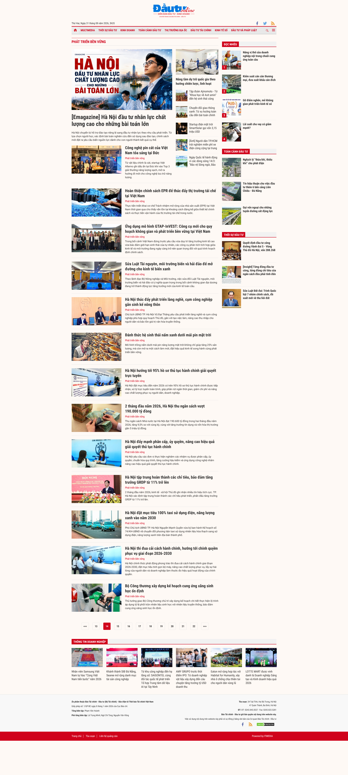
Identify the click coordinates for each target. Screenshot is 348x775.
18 (150, 626)
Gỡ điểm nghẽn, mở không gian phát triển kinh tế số (258, 102)
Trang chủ (76, 736)
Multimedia (88, 30)
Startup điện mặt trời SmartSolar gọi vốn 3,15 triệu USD (203, 128)
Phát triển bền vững (135, 158)
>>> (204, 626)
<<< (85, 626)
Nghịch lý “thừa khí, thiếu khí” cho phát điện (257, 161)
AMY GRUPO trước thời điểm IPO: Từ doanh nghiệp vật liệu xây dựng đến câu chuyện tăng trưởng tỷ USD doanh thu (191, 679)
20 (172, 626)
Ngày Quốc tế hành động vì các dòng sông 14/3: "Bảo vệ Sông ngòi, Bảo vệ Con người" (203, 161)
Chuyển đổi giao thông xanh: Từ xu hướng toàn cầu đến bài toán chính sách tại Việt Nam (202, 111)
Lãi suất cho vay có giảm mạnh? (257, 126)
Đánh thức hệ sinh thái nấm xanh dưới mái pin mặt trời (168, 335)
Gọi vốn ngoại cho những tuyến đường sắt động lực (258, 209)
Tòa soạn (90, 736)
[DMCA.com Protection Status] (265, 724)
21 (183, 626)
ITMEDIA (268, 736)
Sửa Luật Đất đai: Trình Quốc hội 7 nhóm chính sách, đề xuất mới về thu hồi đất (259, 294)
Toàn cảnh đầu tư (149, 30)
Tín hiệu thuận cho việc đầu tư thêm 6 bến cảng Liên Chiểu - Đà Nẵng (259, 187)
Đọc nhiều (230, 44)
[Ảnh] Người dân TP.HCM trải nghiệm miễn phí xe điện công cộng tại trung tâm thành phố (203, 144)
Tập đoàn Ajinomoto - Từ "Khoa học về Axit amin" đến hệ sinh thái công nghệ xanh (203, 95)
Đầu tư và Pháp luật (244, 30)
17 (139, 626)
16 (128, 626)
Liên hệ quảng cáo (108, 736)
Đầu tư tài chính (201, 30)
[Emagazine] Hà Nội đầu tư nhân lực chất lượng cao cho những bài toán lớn (119, 120)
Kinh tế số (221, 30)
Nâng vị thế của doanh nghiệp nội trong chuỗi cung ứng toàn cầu (259, 56)
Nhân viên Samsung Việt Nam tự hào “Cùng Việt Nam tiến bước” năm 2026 (86, 675)
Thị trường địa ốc (176, 30)
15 (118, 626)
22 (194, 626)
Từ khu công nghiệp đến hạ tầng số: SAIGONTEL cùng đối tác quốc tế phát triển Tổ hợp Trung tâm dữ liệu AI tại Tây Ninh (156, 679)
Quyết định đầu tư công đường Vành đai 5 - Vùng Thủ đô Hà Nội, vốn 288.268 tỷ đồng (259, 246)
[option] (87, 664)
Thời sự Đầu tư (107, 30)
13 (96, 626)
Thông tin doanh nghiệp (89, 641)
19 (161, 626)
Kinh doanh (128, 30)
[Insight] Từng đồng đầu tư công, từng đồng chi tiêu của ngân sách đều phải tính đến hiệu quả (259, 270)
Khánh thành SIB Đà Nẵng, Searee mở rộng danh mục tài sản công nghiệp (121, 675)
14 (107, 626)
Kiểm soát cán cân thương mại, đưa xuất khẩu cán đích (259, 78)
